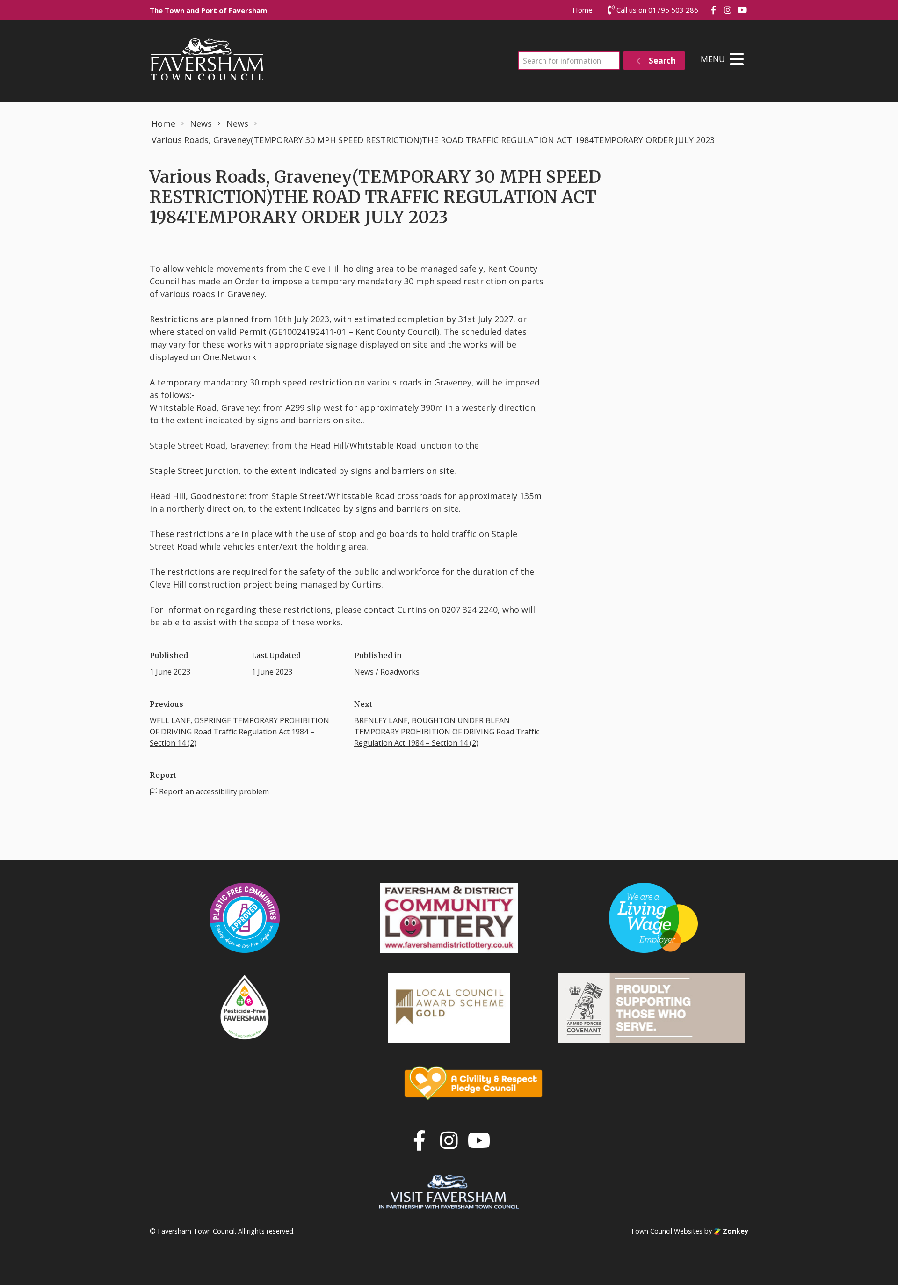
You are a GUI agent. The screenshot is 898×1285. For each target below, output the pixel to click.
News (364, 672)
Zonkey (734, 1231)
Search (661, 60)
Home (582, 10)
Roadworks (400, 672)
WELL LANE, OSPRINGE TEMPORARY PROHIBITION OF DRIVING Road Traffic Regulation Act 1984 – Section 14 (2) (239, 731)
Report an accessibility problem (213, 791)
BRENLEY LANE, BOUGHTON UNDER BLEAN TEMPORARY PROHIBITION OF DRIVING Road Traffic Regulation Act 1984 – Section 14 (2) (446, 731)
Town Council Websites (666, 1231)
